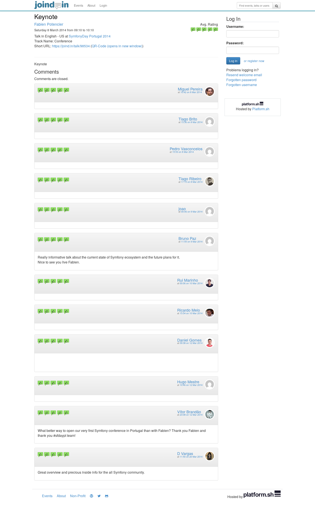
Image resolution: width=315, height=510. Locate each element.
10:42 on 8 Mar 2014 (191, 92)
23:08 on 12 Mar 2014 (191, 414)
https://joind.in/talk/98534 (71, 45)
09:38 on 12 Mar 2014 (191, 343)
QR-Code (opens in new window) (117, 45)
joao (182, 208)
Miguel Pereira (190, 89)
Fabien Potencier (48, 24)
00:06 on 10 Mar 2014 (191, 283)
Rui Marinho (187, 280)
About (91, 5)
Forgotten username (241, 84)
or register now (254, 61)
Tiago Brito (187, 119)
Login (103, 5)
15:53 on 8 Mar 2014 (183, 151)
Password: (235, 43)
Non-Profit (78, 495)
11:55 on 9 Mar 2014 (191, 241)
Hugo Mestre (188, 381)
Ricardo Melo (188, 310)
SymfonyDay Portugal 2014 (90, 36)
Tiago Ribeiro (189, 178)
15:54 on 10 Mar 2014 (191, 313)
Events (78, 5)
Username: (235, 26)
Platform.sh (260, 108)
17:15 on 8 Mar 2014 (191, 181)
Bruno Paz (187, 238)
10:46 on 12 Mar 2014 (191, 385)
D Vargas (185, 453)
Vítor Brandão (189, 411)
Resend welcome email (244, 74)
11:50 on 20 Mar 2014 (191, 456)
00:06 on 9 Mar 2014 (191, 211)
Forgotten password (241, 79)
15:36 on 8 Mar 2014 (191, 122)
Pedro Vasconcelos (186, 148)
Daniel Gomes (189, 340)
